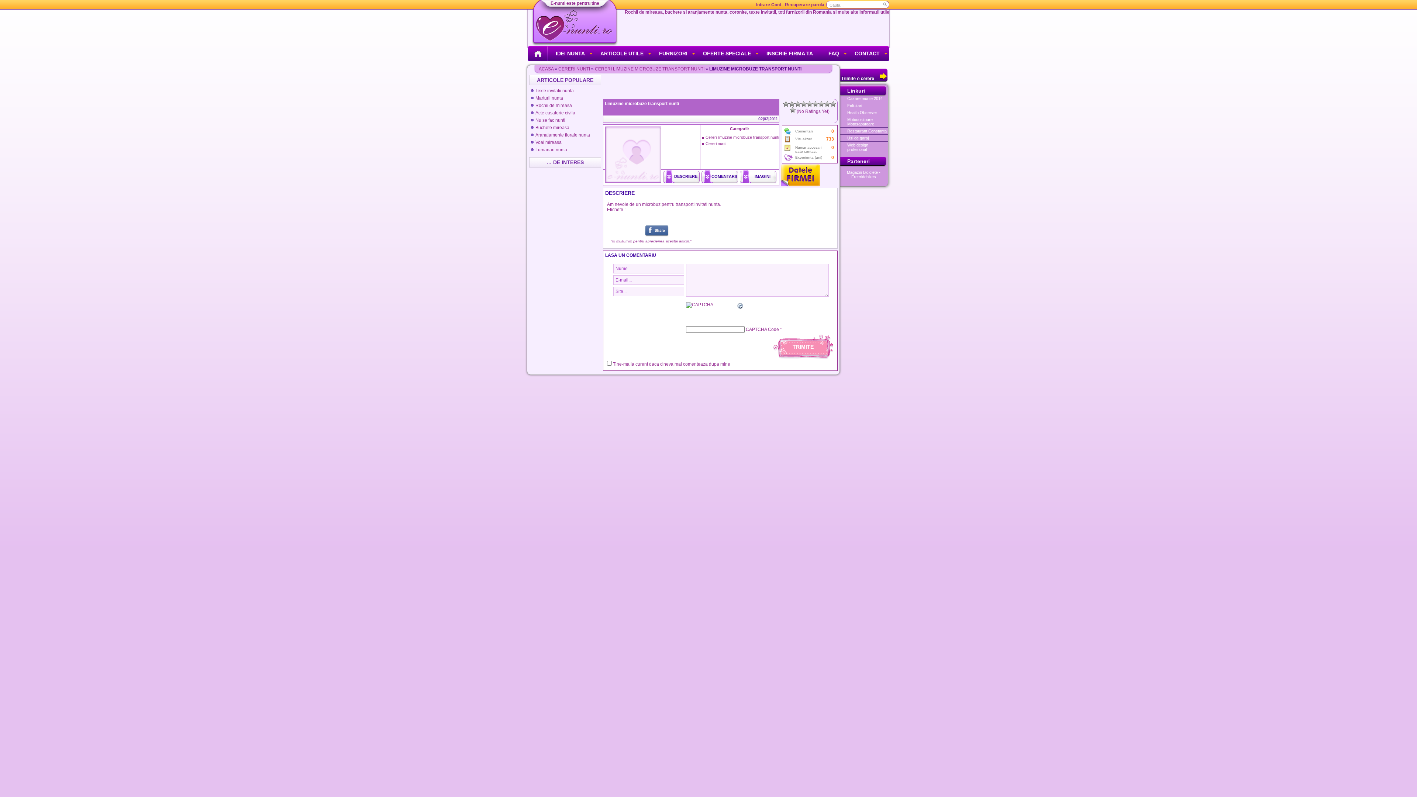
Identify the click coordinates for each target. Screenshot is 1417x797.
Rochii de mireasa (553, 105)
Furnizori (673, 53)
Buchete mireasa (552, 127)
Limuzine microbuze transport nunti (642, 103)
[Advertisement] (721, 86)
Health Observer (862, 112)
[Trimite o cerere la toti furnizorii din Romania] (863, 80)
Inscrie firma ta (789, 53)
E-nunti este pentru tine (575, 3)
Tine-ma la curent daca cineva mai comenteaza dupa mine (671, 364)
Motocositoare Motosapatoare (860, 121)
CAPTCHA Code (762, 329)
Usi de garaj (858, 138)
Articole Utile (622, 53)
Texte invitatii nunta (554, 90)
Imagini (762, 176)
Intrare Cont (768, 4)
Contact (867, 53)
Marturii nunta (549, 98)
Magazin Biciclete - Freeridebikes (863, 174)
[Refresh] (741, 307)
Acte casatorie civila (555, 112)
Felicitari (854, 105)
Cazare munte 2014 (865, 98)
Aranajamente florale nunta (562, 135)
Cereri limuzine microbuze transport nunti (649, 69)
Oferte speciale (727, 53)
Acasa (546, 69)
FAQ (833, 53)
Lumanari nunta (551, 149)
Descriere (685, 176)
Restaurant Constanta (867, 131)
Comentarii (724, 176)
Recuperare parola (804, 4)
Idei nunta (570, 53)
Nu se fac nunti (550, 120)
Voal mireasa (548, 142)
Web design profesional (857, 147)
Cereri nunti (574, 69)
